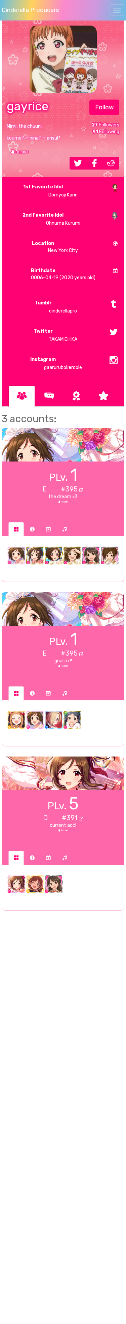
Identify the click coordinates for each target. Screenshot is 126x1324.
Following (105, 132)
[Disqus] (63, 1025)
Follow (104, 107)
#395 (70, 489)
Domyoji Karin (50, 191)
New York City (55, 247)
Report (21, 151)
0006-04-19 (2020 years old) (63, 274)
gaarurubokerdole (56, 363)
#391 (70, 818)
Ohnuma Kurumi (51, 219)
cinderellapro (56, 307)
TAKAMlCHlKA (55, 335)
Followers (105, 125)
